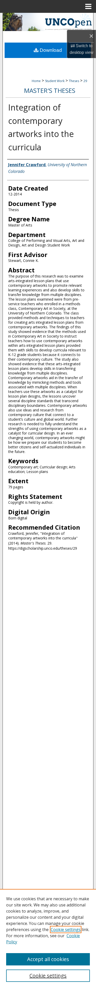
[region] (48, 938)
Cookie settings (66, 929)
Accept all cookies (48, 959)
